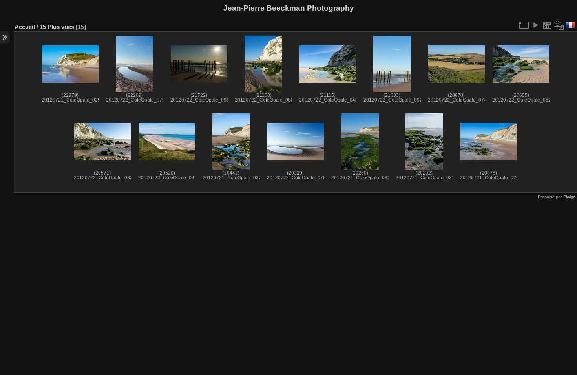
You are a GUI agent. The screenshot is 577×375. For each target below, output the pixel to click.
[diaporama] (535, 25)
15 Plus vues (57, 27)
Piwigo (569, 197)
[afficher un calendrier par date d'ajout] (547, 25)
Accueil (25, 27)
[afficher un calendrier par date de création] (559, 25)
